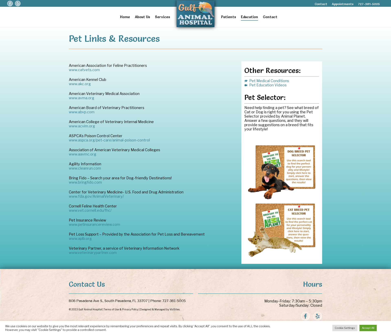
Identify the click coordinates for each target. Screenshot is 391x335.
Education (249, 16)
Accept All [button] (368, 327)
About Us (142, 16)
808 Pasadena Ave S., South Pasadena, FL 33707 (108, 301)
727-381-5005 (369, 4)
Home (125, 16)
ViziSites (175, 309)
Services (162, 16)
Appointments (343, 4)
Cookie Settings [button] (345, 327)
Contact (321, 4)
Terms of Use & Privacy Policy (121, 309)
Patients (228, 16)
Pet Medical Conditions (268, 81)
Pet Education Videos (267, 85)
